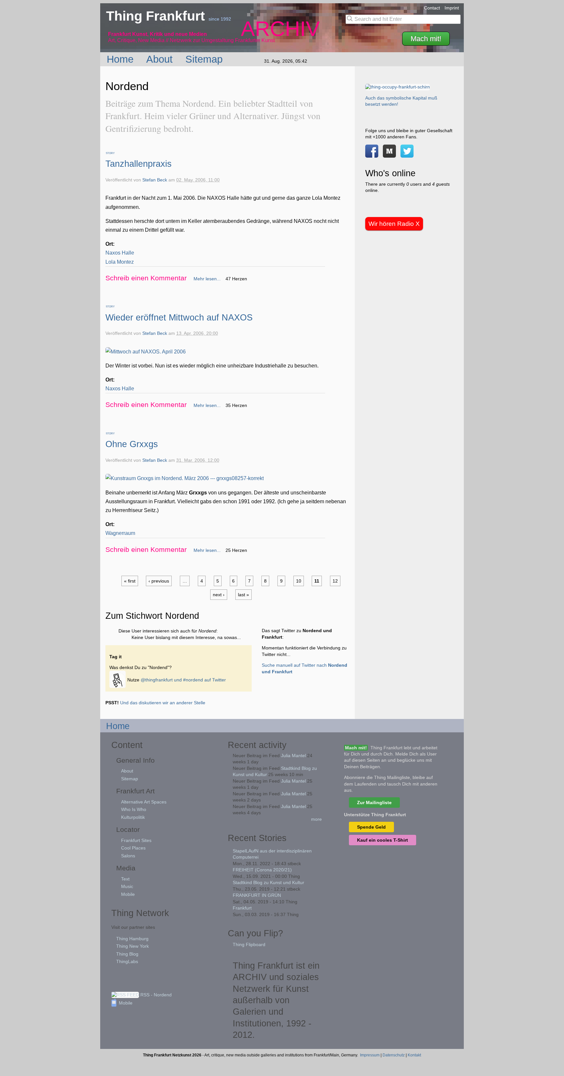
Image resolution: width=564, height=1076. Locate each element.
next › (219, 594)
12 (335, 581)
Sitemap (205, 59)
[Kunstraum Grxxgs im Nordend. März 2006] (184, 478)
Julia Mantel (293, 755)
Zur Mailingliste (374, 802)
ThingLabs (127, 961)
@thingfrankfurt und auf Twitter (183, 679)
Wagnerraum (120, 533)
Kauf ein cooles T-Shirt (382, 840)
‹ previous (159, 581)
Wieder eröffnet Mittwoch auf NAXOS (179, 317)
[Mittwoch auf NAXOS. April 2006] (145, 351)
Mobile (128, 894)
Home (121, 59)
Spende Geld (371, 827)
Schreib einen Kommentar (146, 278)
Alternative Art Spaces (143, 801)
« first (129, 581)
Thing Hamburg (132, 938)
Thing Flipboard (249, 944)
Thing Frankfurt (157, 15)
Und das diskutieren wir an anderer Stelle (162, 702)
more (316, 819)
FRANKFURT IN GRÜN (257, 895)
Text (125, 878)
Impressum (370, 1055)
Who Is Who (133, 809)
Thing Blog (127, 954)
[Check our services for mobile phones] (118, 679)
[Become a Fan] (371, 154)
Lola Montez (119, 262)
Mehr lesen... (207, 278)
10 (298, 581)
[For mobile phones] (389, 154)
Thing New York (132, 946)
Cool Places (133, 847)
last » (243, 594)
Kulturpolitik (133, 817)
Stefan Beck (154, 180)
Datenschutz (394, 1055)
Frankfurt (242, 908)
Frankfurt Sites (136, 840)
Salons (128, 855)
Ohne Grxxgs (131, 444)
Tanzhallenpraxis (138, 164)
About (161, 59)
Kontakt (414, 1055)
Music (127, 886)
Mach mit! (426, 39)
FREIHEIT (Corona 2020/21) (262, 869)
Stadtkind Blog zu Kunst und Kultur (268, 882)
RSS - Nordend (155, 994)
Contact (432, 7)
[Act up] (397, 86)
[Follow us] (407, 154)
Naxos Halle (119, 253)
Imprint (452, 7)
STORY (110, 153)
